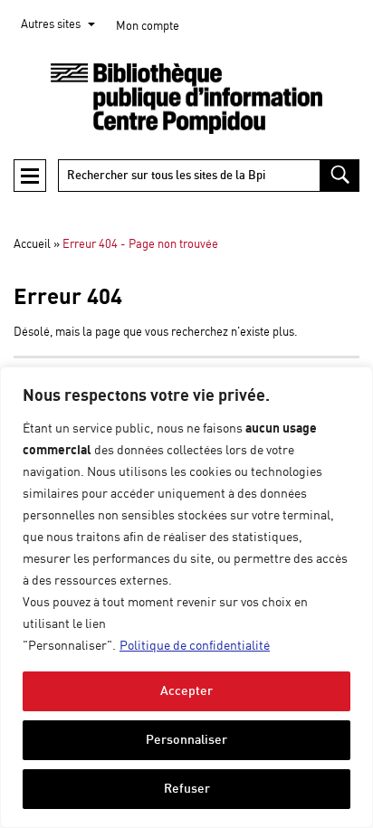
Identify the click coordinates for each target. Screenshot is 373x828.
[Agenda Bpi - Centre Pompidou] (186, 99)
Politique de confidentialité (195, 646)
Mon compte (147, 27)
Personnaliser (186, 740)
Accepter (186, 691)
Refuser (187, 788)
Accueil (32, 245)
